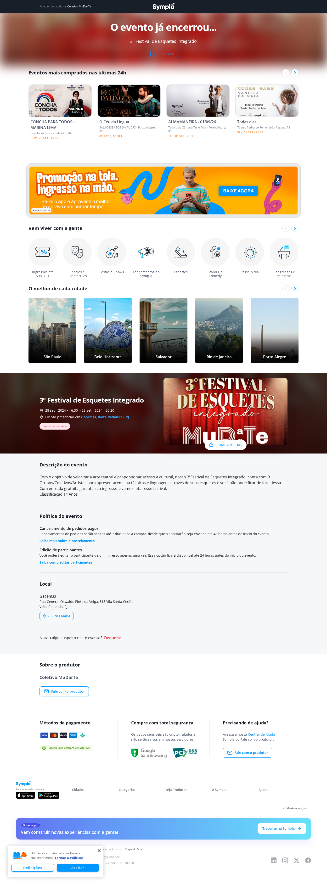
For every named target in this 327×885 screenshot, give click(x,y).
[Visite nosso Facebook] (308, 860)
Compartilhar (229, 444)
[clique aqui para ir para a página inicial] (163, 6)
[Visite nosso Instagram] (285, 860)
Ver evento (163, 53)
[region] (55, 861)
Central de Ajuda (261, 734)
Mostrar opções (297, 808)
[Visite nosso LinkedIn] (273, 860)
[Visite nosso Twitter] (296, 860)
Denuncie (112, 638)
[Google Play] (48, 795)
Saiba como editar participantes (65, 562)
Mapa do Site (133, 849)
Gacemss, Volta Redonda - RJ (105, 417)
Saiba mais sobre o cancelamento (67, 540)
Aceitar (77, 867)
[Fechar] (99, 850)
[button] (20, 855)
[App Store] (25, 795)
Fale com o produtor (68, 691)
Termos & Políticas (69, 858)
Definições (32, 867)
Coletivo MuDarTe (79, 6)
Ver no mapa (58, 616)
